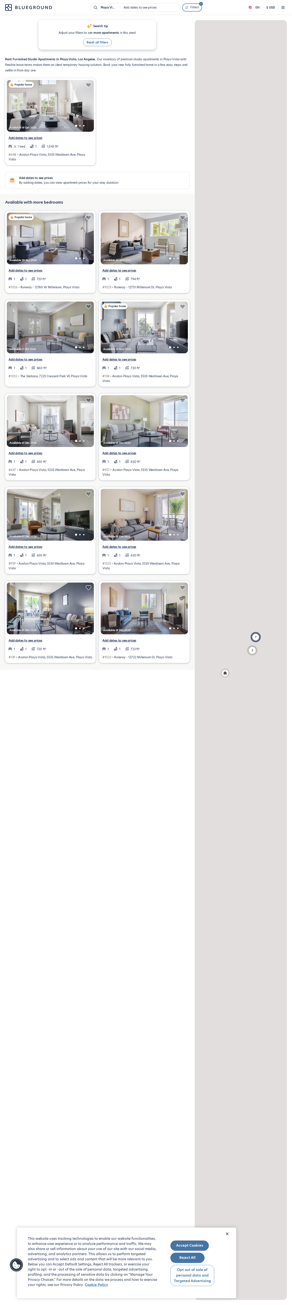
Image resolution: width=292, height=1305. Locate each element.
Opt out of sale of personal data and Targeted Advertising (192, 1275)
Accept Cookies (189, 1245)
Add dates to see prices (25, 138)
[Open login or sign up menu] (283, 7)
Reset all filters (97, 42)
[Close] (227, 1233)
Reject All (187, 1257)
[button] (256, 637)
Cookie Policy (96, 1284)
